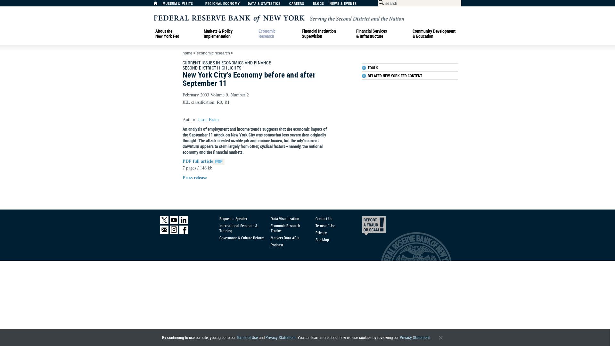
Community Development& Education (434, 34)
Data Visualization (285, 218)
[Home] (159, 5)
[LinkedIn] (183, 223)
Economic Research (266, 34)
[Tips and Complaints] (365, 227)
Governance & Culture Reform (241, 237)
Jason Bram (208, 119)
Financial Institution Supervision (319, 34)
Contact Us (324, 218)
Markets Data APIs (285, 237)
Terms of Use (247, 337)
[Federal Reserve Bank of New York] (279, 18)
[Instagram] (174, 232)
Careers (297, 4)
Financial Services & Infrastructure (371, 34)
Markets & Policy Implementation (218, 34)
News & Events (343, 4)
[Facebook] (183, 232)
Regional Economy (222, 4)
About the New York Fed (167, 34)
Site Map (322, 239)
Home (188, 53)
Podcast (277, 244)
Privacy (321, 232)
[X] (164, 223)
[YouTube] (174, 223)
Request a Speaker (233, 218)
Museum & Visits (178, 4)
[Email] (164, 232)
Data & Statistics (264, 4)
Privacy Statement (281, 337)
